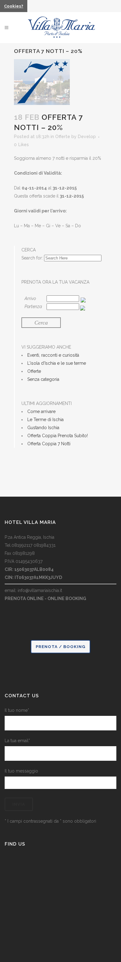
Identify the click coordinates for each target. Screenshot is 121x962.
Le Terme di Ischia (45, 419)
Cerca (41, 323)
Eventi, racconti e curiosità (53, 355)
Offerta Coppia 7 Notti (48, 443)
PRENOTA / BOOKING (60, 646)
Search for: (32, 257)
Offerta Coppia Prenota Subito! (57, 435)
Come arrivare (41, 411)
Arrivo (30, 298)
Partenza (33, 306)
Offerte (62, 136)
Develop (87, 136)
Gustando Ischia (43, 427)
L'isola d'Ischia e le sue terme (56, 363)
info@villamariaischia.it (40, 590)
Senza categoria (43, 379)
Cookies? (13, 6)
